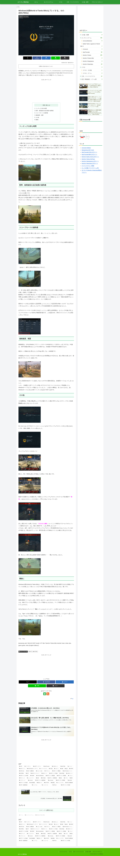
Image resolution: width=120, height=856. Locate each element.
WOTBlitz (35, 651)
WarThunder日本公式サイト (89, 152)
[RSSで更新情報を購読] (47, 693)
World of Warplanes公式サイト (90, 161)
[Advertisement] (46, 90)
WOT (31, 651)
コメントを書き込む (46, 810)
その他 (37, 117)
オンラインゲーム (63, 851)
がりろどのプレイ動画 (88, 165)
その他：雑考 (88, 851)
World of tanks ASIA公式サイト (90, 156)
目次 (44, 105)
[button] (64, 58)
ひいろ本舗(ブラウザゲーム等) (90, 168)
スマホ (70, 851)
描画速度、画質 (39, 115)
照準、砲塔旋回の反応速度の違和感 (44, 110)
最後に (37, 119)
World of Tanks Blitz (23, 651)
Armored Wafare (86, 147)
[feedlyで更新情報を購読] (44, 693)
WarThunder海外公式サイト (89, 154)
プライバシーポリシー (97, 851)
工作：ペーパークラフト (78, 851)
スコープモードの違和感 (42, 113)
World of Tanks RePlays (88, 159)
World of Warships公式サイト (90, 163)
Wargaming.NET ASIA (88, 150)
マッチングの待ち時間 (41, 108)
